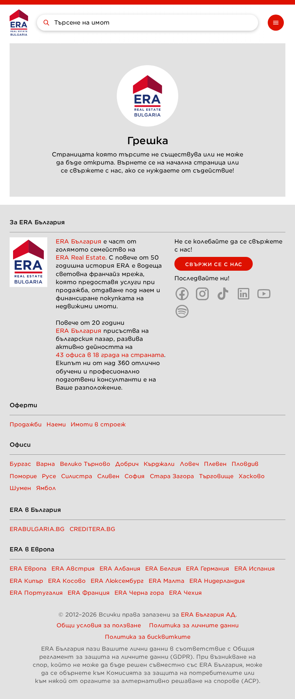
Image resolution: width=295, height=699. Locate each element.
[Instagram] (202, 293)
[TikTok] (223, 293)
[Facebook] (182, 293)
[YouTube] (264, 293)
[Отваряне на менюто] (276, 23)
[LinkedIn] (243, 293)
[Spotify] (182, 311)
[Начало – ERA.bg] (19, 22)
